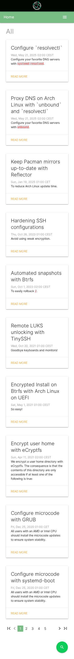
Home (9, 17)
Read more (19, 76)
